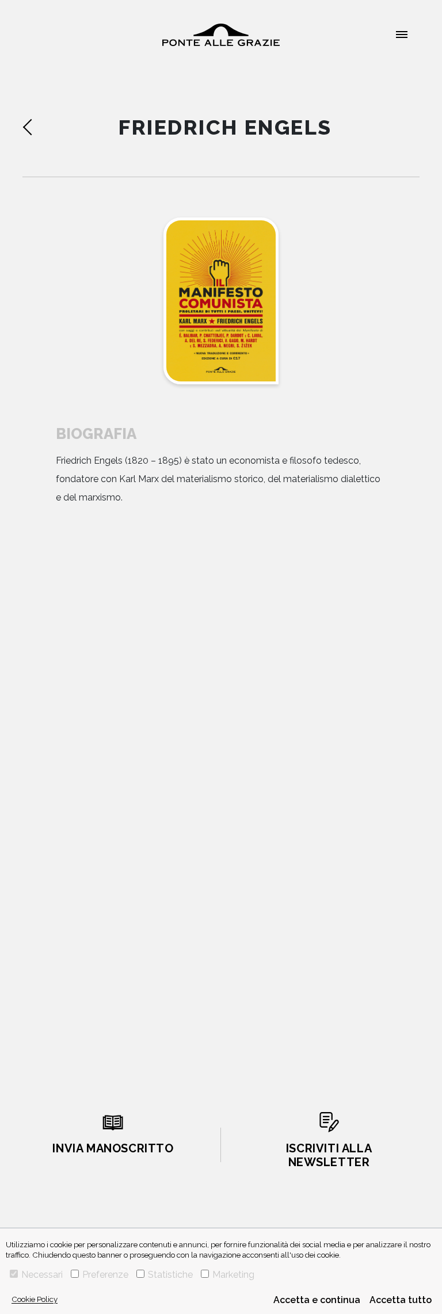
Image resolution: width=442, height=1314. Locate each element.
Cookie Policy (35, 1299)
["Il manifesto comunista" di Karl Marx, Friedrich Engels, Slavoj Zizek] (221, 300)
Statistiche (170, 1274)
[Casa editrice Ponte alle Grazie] (221, 35)
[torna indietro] (46, 127)
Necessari (42, 1274)
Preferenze (105, 1274)
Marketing (233, 1274)
